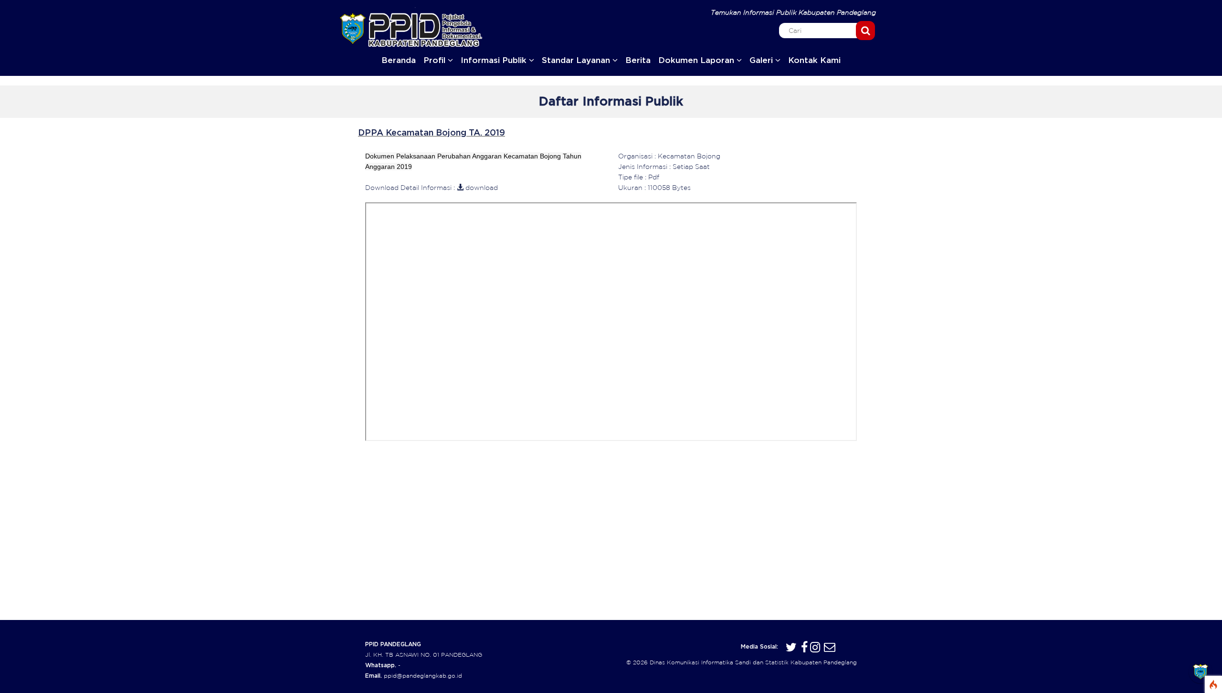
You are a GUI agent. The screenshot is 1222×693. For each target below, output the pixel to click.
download (481, 187)
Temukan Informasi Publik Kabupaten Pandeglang (793, 12)
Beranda (398, 60)
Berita (638, 60)
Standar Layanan (577, 60)
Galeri (762, 60)
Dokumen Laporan (697, 60)
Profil (435, 60)
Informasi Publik (495, 60)
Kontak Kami (814, 60)
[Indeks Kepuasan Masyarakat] (1200, 671)
